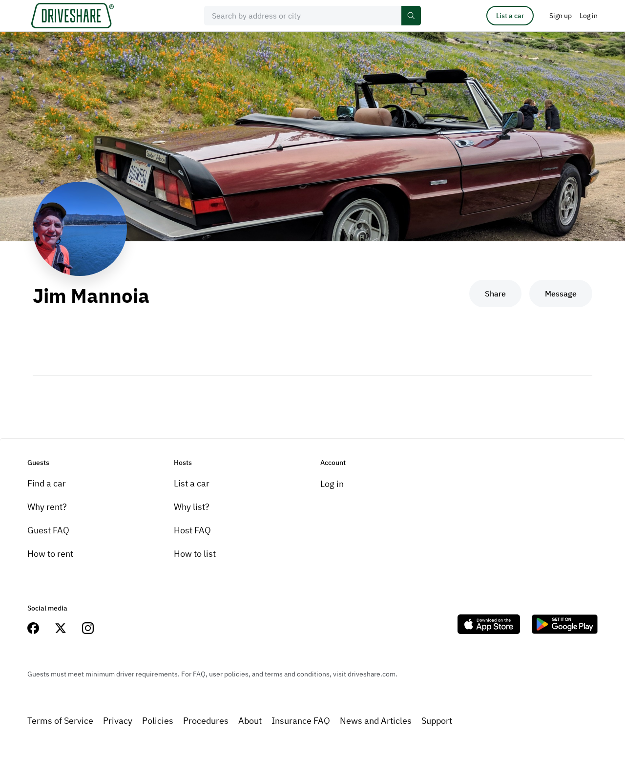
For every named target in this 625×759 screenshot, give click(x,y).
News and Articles (376, 720)
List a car (510, 15)
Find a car (46, 483)
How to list (195, 553)
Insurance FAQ (300, 720)
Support (436, 720)
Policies (157, 720)
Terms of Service (60, 720)
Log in (332, 483)
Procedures (206, 720)
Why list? (191, 506)
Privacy (117, 720)
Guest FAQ (48, 530)
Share (495, 293)
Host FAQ (192, 530)
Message (561, 293)
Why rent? (47, 506)
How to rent (50, 553)
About (250, 720)
